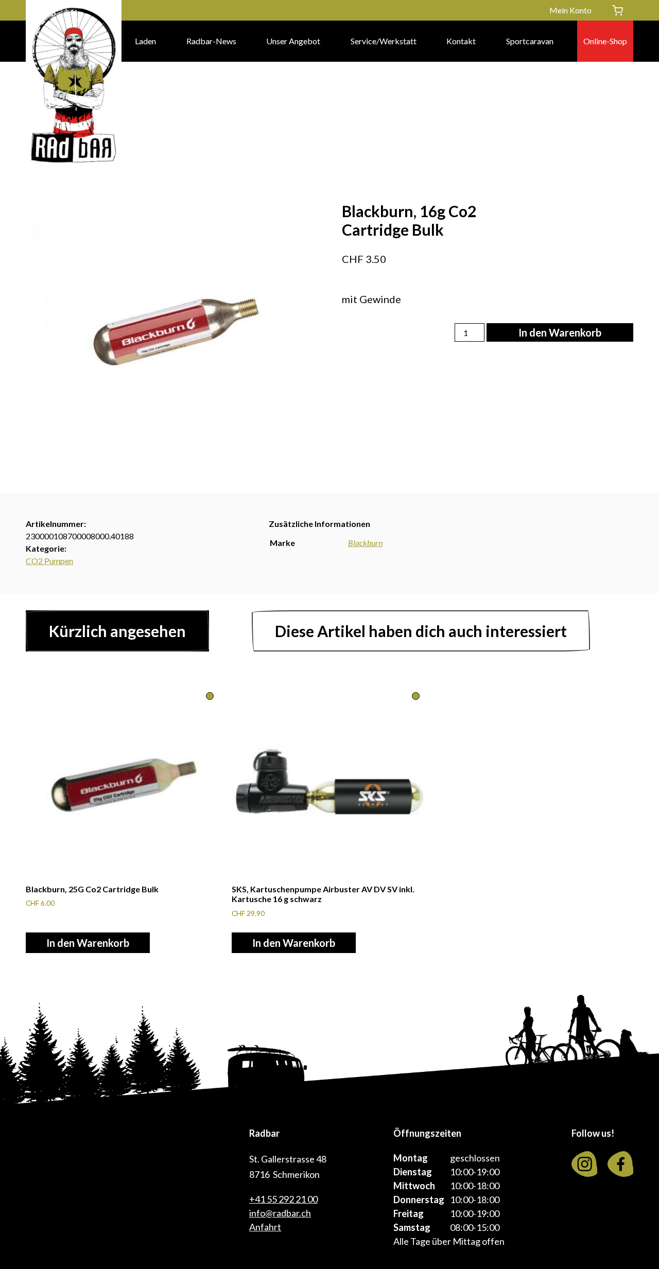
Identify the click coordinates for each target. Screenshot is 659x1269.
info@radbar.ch (280, 1213)
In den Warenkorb (559, 332)
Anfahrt (265, 1226)
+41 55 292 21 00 (283, 1199)
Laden (145, 41)
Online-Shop (605, 41)
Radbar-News (211, 41)
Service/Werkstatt (384, 41)
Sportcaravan (529, 41)
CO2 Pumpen (49, 561)
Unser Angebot (293, 41)
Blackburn (365, 543)
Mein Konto (570, 10)
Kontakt (461, 41)
